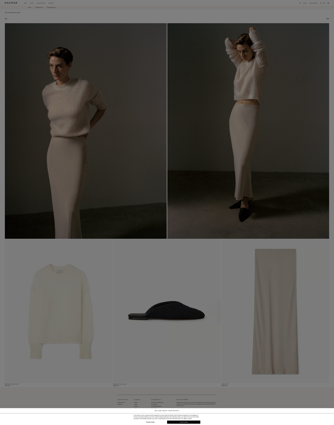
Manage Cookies (150, 422)
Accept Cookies (184, 422)
